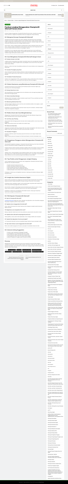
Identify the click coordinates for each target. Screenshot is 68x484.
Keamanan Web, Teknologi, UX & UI (53, 269)
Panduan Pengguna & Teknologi (53, 311)
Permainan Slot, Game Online (52, 342)
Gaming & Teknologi (51, 222)
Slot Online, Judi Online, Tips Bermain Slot (55, 388)
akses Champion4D (11, 249)
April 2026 (49, 141)
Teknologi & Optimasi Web (52, 430)
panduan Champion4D (27, 251)
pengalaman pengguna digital (38, 251)
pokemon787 (50, 348)
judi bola (49, 241)
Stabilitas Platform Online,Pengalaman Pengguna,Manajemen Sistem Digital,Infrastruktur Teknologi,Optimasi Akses (55, 415)
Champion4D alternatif (27, 249)
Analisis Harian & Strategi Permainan (54, 186)
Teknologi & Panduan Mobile (52, 432)
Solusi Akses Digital (51, 412)
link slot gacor (50, 28)
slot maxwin (50, 89)
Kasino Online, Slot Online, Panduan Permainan (55, 247)
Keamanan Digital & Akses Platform (54, 257)
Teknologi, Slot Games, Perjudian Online (54, 463)
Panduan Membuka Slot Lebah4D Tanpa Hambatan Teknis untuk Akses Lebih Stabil (30, 14)
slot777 (49, 410)
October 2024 (50, 178)
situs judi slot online (51, 360)
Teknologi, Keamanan (51, 461)
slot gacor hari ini (51, 372)
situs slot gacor (50, 65)
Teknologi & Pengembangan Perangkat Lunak (55, 436)
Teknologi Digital (50, 449)
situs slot (49, 57)
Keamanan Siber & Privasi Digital (53, 264)
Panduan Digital (7, 24)
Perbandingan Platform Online (53, 327)
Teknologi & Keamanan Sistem (53, 424)
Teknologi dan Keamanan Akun (53, 447)
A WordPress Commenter (52, 133)
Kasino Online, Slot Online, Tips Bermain (54, 249)
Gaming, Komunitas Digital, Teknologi (54, 226)
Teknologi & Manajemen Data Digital (54, 428)
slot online (49, 85)
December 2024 (50, 174)
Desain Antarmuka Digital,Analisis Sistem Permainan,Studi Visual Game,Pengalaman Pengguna (55, 189)
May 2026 (49, 139)
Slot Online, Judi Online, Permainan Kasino (55, 386)
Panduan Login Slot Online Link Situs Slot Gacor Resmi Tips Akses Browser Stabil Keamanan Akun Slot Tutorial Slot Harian (55, 304)
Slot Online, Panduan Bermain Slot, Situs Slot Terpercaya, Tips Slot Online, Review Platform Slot (55, 393)
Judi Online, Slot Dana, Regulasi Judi (54, 245)
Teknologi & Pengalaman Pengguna (53, 434)
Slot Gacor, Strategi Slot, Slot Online (54, 374)
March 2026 (50, 143)
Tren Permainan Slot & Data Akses (53, 467)
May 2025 (49, 163)
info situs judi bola (51, 232)
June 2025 (49, 161)
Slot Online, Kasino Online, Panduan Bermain (55, 390)
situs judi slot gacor (51, 358)
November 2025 (50, 151)
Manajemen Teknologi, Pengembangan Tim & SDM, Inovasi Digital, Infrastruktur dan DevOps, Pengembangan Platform (55, 281)
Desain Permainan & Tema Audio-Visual (54, 192)
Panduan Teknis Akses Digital (53, 316)
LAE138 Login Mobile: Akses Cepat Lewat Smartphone (57, 14)
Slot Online (49, 376)
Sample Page (32, 10)
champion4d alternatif (9, 200)
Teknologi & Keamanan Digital (53, 422)
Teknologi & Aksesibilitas (52, 418)
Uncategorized (50, 476)
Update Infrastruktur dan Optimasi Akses (54, 478)
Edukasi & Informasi (51, 194)
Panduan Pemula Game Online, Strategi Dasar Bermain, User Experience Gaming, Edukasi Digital (55, 308)
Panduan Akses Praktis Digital (53, 291)
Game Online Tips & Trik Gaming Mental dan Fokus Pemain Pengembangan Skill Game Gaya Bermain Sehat (55, 204)
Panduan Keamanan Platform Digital (54, 299)
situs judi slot (50, 356)
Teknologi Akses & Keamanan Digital (54, 445)
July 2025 (49, 159)
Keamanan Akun (8, 251)
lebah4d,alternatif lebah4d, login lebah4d (54, 278)
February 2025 (50, 170)
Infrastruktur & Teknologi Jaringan (53, 239)
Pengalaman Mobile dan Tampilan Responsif (55, 318)
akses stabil (19, 249)
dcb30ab (7, 30)
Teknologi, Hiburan (51, 459)
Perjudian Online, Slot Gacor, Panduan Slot (55, 329)
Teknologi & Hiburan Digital (52, 420)
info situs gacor (50, 230)
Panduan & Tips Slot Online (52, 287)
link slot (49, 40)
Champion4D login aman (36, 249)
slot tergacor (50, 408)
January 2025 (50, 172)
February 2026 (50, 145)
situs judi (49, 352)
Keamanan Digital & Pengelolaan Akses (54, 259)
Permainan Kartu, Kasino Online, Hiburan (54, 331)
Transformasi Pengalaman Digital (53, 465)
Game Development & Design (52, 196)
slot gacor (49, 32)
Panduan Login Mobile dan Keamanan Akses (55, 301)
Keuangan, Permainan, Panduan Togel (54, 276)
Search (48, 105)
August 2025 (50, 157)
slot (48, 36)
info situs (49, 228)
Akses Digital (50, 184)
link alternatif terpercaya (17, 251)
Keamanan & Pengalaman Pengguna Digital (55, 253)
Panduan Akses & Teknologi (52, 289)
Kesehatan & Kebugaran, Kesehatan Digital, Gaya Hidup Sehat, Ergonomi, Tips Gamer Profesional (55, 273)
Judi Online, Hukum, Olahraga (53, 243)
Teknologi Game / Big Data (52, 454)
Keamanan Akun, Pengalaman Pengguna (54, 255)
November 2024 (50, 176)
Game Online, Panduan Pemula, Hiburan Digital (55, 214)
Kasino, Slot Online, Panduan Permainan (54, 251)
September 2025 (50, 155)
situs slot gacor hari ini (52, 366)
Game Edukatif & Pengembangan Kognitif (54, 198)
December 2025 (50, 149)
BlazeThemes (41, 482)
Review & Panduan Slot (51, 350)
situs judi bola (50, 354)
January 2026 (50, 147)
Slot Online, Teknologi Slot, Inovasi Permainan (55, 406)
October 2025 (50, 153)
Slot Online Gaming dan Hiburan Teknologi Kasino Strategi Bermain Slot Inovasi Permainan (55, 379)
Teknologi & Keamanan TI (52, 426)
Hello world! (60, 133)
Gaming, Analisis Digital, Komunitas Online (55, 224)
